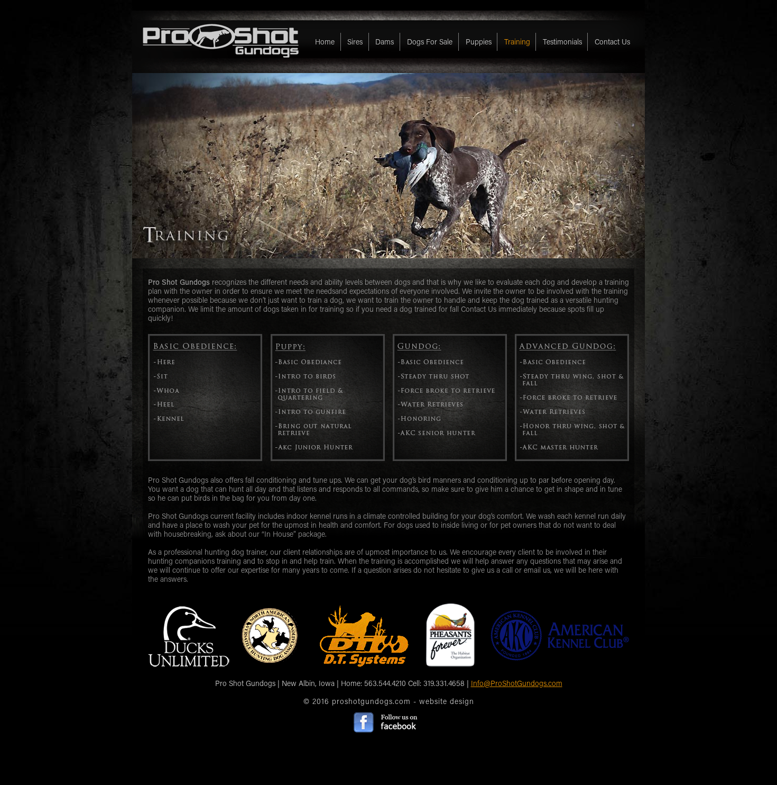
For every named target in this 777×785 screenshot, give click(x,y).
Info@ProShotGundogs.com (516, 683)
